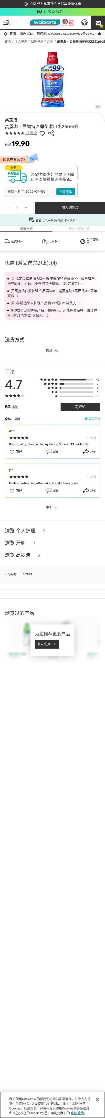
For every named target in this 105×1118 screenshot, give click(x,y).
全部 (8, 419)
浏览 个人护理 (21, 530)
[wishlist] (42, 133)
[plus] (26, 207)
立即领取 (66, 192)
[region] (52, 1105)
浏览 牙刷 (16, 542)
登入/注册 (44, 644)
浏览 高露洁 (18, 555)
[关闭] (97, 1099)
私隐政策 (77, 1113)
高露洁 (11, 119)
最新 (17, 419)
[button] (98, 22)
